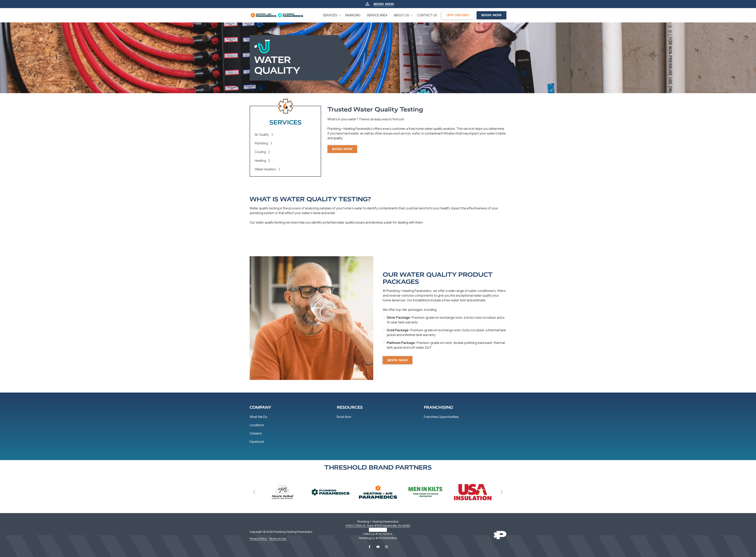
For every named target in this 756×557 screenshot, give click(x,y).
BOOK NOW (384, 4)
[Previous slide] (254, 492)
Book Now (491, 15)
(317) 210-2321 (458, 15)
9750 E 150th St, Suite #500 (364, 525)
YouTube (378, 547)
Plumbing (261, 143)
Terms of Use (277, 538)
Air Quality (262, 134)
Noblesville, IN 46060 (396, 525)
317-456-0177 (378, 530)
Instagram (386, 547)
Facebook (369, 547)
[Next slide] (501, 492)
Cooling (260, 152)
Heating (260, 160)
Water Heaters (265, 169)
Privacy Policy (258, 538)
